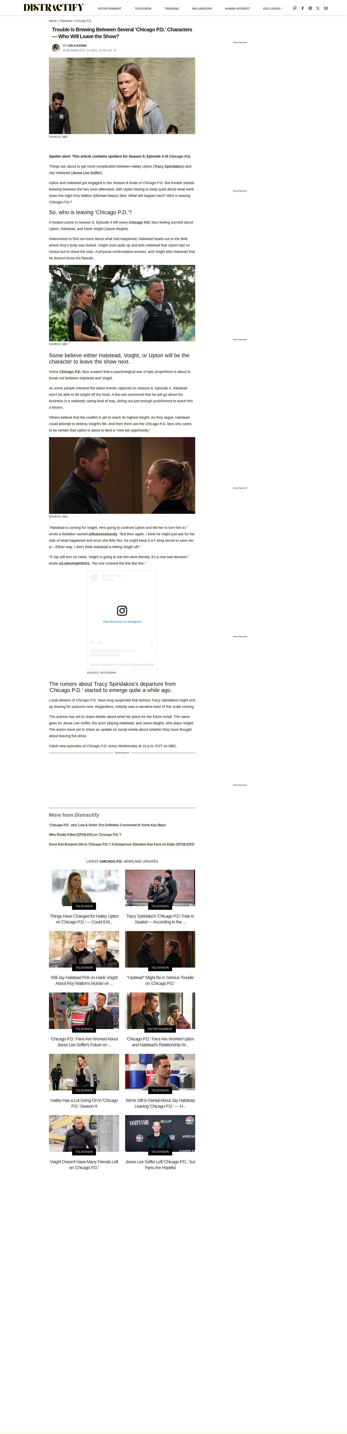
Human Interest (237, 8)
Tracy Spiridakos (168, 166)
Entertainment (109, 8)
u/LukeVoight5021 (74, 563)
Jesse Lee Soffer (86, 173)
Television (143, 8)
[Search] (295, 7)
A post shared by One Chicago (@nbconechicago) (122, 664)
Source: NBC (58, 136)
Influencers (202, 8)
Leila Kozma (77, 45)
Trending (171, 8)
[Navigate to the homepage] (54, 7)
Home (53, 20)
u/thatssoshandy (103, 534)
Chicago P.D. (84, 20)
